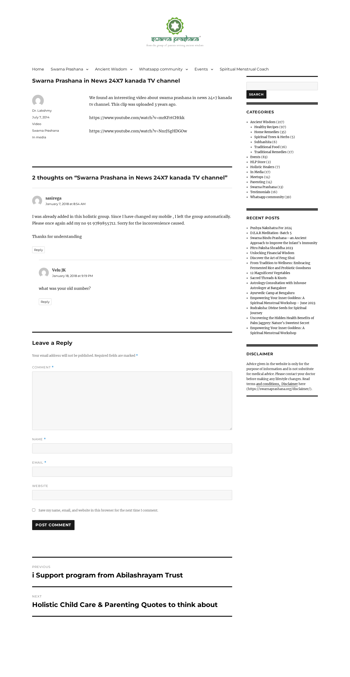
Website (40, 486)
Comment (43, 367)
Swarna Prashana (67, 69)
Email (39, 463)
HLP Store (257, 162)
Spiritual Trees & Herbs (272, 137)
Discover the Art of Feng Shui (272, 258)
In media (39, 137)
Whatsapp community (161, 69)
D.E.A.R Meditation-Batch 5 (271, 233)
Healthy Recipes (266, 127)
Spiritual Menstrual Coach (244, 69)
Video (36, 124)
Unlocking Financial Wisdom (272, 253)
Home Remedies (266, 132)
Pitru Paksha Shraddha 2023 (271, 248)
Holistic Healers (262, 167)
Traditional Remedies (270, 152)
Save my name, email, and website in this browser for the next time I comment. (98, 510)
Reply (38, 250)
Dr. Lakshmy (42, 110)
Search (256, 94)
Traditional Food (267, 147)
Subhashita (262, 142)
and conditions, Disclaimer (277, 384)
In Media (257, 172)
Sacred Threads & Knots (268, 278)
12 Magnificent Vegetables (270, 273)
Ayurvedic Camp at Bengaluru (272, 293)
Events (201, 69)
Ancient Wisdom (111, 69)
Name (39, 439)
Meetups (256, 177)
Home (38, 69)
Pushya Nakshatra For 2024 (271, 228)
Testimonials (260, 192)
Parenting (257, 182)
